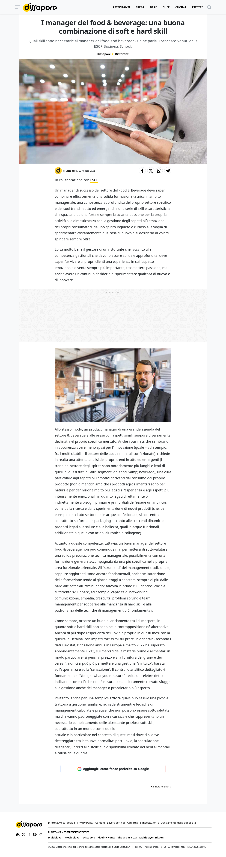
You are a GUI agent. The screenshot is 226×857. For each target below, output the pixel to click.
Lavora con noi (116, 822)
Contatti (100, 822)
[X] (23, 834)
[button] (142, 170)
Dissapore (104, 54)
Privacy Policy (85, 822)
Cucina (180, 7)
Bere (153, 7)
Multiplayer (55, 837)
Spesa (140, 7)
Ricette (197, 7)
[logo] (40, 7)
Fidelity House (106, 837)
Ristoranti (121, 7)
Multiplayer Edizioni (151, 837)
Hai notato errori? (161, 786)
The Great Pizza (127, 837)
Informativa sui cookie (61, 822)
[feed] (18, 834)
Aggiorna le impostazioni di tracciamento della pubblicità (161, 822)
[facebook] (29, 834)
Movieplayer (73, 837)
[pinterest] (35, 834)
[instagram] (40, 834)
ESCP (94, 180)
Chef (166, 7)
